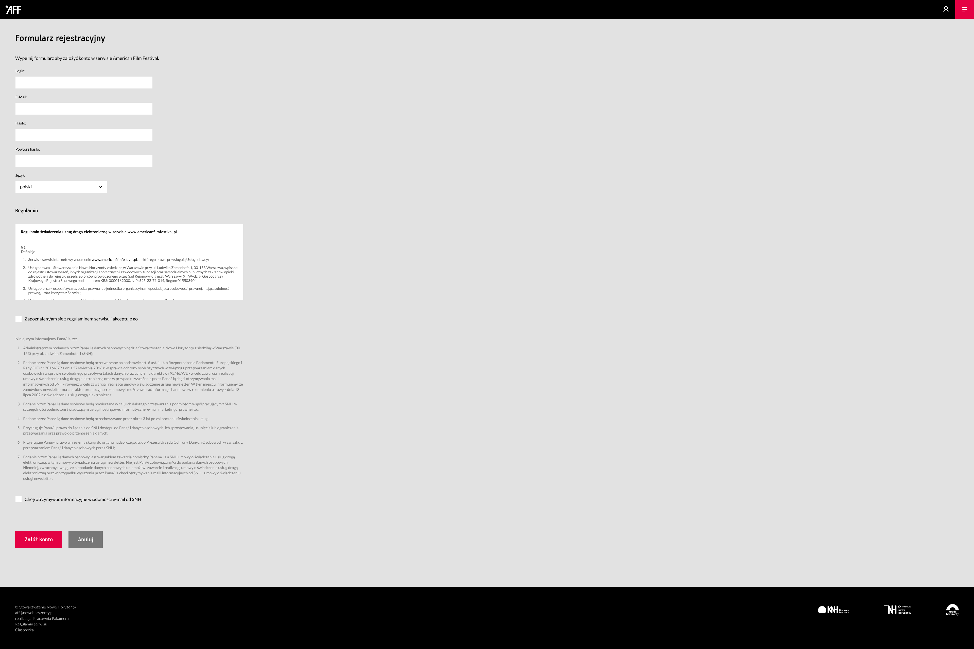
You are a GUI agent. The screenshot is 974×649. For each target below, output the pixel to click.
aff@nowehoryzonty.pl (34, 612)
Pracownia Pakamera (51, 618)
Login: (20, 71)
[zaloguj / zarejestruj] (946, 9)
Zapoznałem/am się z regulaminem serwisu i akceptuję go (81, 318)
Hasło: (20, 123)
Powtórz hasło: (27, 149)
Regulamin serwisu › (32, 624)
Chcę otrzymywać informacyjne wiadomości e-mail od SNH (83, 499)
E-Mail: (21, 97)
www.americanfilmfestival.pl (114, 260)
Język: (20, 175)
